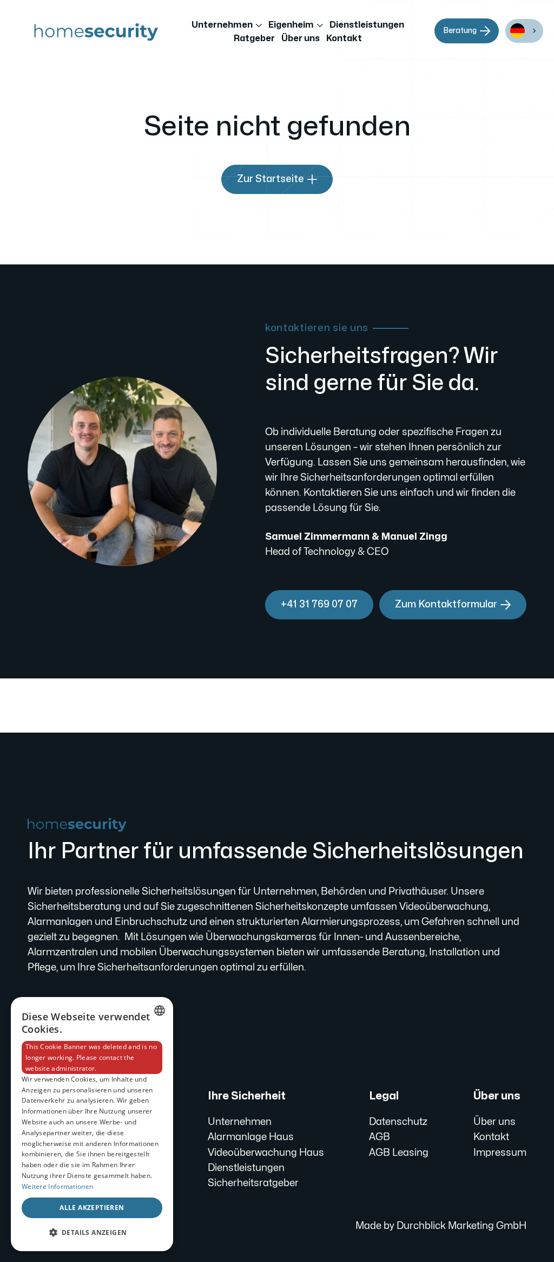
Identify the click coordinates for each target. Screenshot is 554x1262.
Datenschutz (398, 1122)
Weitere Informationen (57, 1186)
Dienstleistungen (366, 25)
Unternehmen (240, 1122)
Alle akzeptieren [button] (92, 1207)
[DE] (524, 31)
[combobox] (524, 31)
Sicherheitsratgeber (253, 1183)
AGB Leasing (398, 1152)
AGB (379, 1137)
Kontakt (344, 38)
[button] (227, 25)
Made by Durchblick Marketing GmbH (440, 1226)
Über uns (300, 38)
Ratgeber (254, 38)
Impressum (499, 1152)
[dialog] (92, 1124)
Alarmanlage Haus (251, 1137)
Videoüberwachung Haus (266, 1152)
